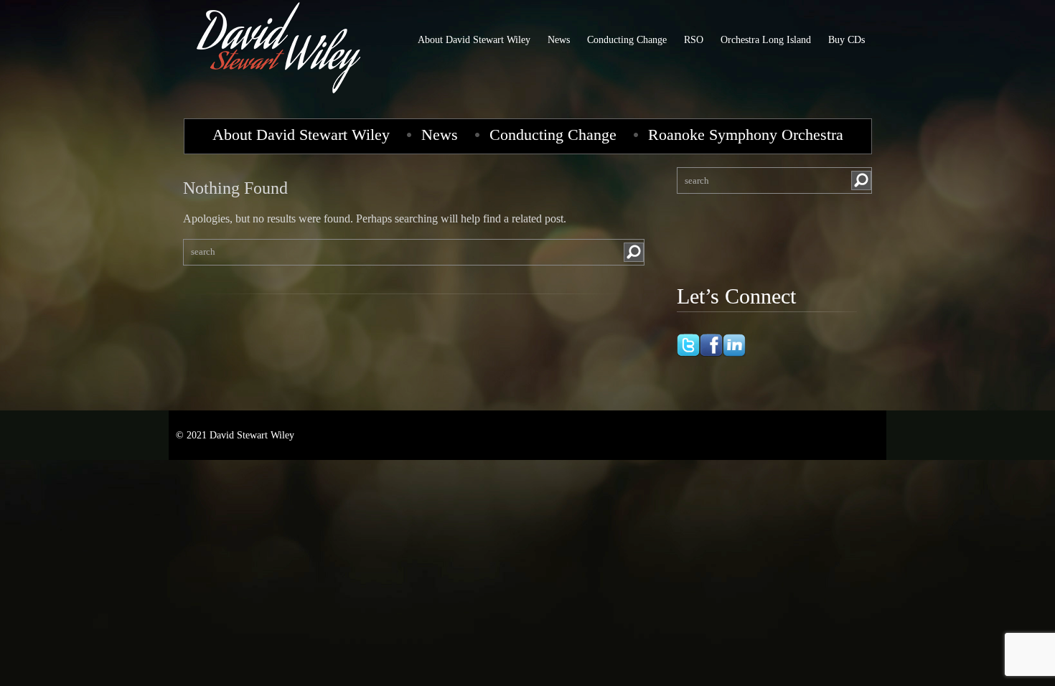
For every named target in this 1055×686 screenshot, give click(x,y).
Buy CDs (846, 39)
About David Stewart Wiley (474, 39)
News (559, 39)
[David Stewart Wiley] (280, 96)
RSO (693, 39)
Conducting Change (627, 39)
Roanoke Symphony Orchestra (745, 135)
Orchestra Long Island (766, 39)
